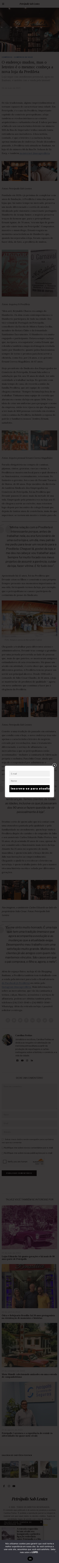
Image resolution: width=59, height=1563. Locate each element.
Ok (30, 1559)
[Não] (55, 1551)
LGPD (35, 1552)
